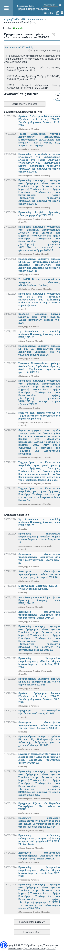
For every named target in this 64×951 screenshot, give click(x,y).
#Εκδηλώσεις (24, 149)
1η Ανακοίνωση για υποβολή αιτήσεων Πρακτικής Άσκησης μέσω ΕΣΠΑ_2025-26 (39, 334)
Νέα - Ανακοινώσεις (32, 19)
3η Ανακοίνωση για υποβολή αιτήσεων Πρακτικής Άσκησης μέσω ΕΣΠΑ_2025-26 (39, 522)
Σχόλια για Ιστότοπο (34, 948)
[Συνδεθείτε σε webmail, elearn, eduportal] (62, 13)
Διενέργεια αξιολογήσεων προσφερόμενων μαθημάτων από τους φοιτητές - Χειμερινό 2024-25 (39, 725)
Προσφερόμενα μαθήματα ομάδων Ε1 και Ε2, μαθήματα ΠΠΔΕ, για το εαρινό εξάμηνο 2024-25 (39, 681)
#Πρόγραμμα (24, 129)
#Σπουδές (27, 47)
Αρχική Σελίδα (12, 19)
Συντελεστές (15, 948)
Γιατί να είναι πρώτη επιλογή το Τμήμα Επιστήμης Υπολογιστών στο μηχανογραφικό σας (39, 415)
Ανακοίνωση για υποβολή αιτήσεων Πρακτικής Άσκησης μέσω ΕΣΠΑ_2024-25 (39, 600)
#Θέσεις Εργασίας (26, 341)
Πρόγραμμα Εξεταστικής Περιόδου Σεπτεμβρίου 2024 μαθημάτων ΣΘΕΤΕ (39, 806)
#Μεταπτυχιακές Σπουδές (29, 176)
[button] (4, 945)
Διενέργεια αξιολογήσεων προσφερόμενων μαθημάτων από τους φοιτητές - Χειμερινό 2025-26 (39, 574)
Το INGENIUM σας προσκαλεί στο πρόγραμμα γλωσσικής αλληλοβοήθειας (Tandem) (39, 282)
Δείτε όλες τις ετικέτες (24, 104)
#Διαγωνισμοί (13, 47)
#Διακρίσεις (23, 423)
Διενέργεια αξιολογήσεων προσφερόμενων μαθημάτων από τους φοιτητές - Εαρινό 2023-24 (39, 855)
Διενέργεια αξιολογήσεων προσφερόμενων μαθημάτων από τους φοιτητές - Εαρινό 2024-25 (39, 615)
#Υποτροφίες (47, 219)
